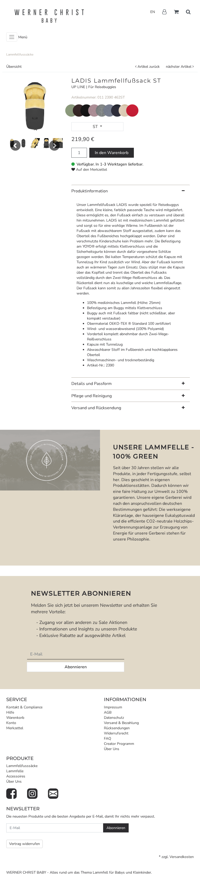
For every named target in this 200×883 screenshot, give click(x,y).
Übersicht (14, 66)
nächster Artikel (179, 66)
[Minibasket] (176, 12)
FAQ (107, 738)
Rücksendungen (117, 728)
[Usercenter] (164, 12)
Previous (15, 145)
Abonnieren (76, 667)
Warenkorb (15, 717)
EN (152, 11)
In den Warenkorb (111, 153)
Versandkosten (182, 856)
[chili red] (132, 110)
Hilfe (10, 712)
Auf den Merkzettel (91, 169)
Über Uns (111, 748)
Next (54, 145)
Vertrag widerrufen (24, 843)
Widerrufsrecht (116, 733)
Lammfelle (14, 771)
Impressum (113, 707)
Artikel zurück (148, 66)
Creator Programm (119, 743)
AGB (107, 712)
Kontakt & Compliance (24, 707)
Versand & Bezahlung (121, 722)
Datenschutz (114, 717)
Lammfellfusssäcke (22, 765)
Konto (11, 722)
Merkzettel (14, 728)
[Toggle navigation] (11, 37)
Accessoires (15, 776)
